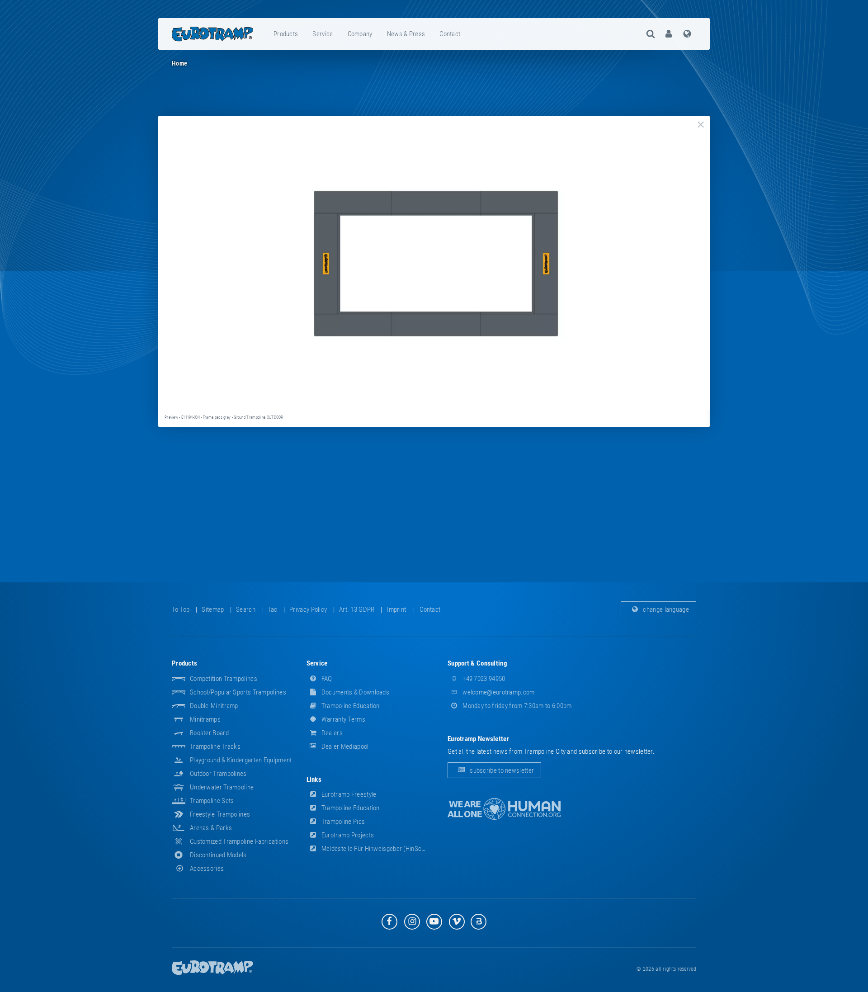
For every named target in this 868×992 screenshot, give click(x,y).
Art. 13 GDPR (357, 609)
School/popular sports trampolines (238, 692)
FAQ (326, 679)
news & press (406, 34)
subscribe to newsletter (501, 770)
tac (273, 609)
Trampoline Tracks (215, 746)
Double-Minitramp (214, 706)
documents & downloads (355, 692)
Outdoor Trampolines (218, 774)
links (314, 779)
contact (449, 34)
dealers (331, 733)
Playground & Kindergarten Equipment (241, 760)
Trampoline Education (350, 706)
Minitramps (205, 719)
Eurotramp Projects (347, 835)
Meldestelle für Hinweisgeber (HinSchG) (375, 849)
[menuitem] (286, 34)
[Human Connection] (504, 809)
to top (181, 609)
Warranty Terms (343, 719)
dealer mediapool (344, 746)
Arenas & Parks (211, 828)
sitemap (213, 609)
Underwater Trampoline (222, 787)
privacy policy (308, 609)
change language (665, 609)
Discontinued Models (218, 855)
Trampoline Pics (342, 821)
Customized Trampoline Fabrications (239, 841)
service (322, 34)
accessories (207, 868)
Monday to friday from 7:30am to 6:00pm (516, 706)
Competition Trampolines (223, 679)
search (245, 609)
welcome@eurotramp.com (498, 692)
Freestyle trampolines (220, 814)
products (286, 34)
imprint (396, 609)
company (360, 34)
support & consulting (477, 663)
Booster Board (209, 733)
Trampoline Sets (212, 801)
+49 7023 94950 (483, 679)
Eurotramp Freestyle (348, 794)
